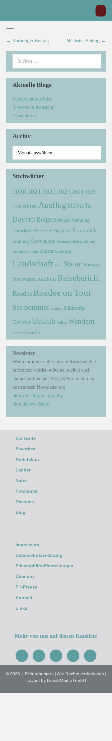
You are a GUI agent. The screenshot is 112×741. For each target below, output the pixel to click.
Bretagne (62, 220)
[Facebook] (22, 656)
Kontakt (24, 597)
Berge (44, 219)
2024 (77, 192)
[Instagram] (39, 656)
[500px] (90, 656)
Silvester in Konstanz (33, 107)
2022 (49, 191)
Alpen (29, 206)
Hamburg (63, 241)
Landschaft (32, 263)
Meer (58, 265)
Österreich (31, 332)
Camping (81, 220)
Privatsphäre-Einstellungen (44, 565)
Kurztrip (63, 251)
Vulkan (62, 322)
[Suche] (93, 61)
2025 (90, 192)
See (17, 307)
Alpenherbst (24, 115)
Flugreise (62, 230)
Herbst (76, 241)
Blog (21, 512)
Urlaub (44, 321)
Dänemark (43, 230)
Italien (89, 241)
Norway (91, 264)
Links (21, 608)
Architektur (27, 459)
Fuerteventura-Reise (32, 98)
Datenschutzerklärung (39, 555)
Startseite (26, 438)
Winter (17, 333)
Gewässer (42, 240)
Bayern (23, 218)
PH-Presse (26, 586)
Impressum (27, 544)
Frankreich (84, 230)
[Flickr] (73, 656)
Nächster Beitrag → (86, 40)
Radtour (46, 278)
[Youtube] (56, 656)
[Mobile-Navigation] (101, 10)
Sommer (36, 307)
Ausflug (52, 205)
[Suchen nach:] (56, 61)
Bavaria (79, 205)
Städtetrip (74, 308)
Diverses (25, 501)
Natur (72, 263)
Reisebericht (79, 278)
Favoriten (26, 448)
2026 (16, 206)
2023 (64, 191)
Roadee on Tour (62, 293)
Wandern (81, 321)
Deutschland (23, 230)
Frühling (20, 241)
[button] (88, 10)
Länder (23, 469)
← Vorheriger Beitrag (27, 40)
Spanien (56, 308)
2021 (34, 191)
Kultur (46, 251)
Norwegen (24, 279)
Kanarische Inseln (25, 251)
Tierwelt (21, 322)
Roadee (22, 293)
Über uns (25, 576)
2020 (19, 191)
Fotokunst (27, 491)
